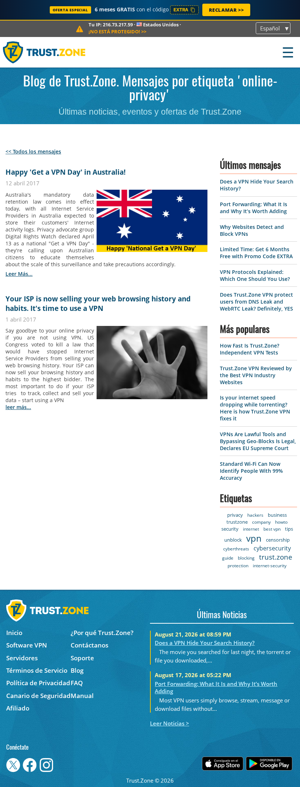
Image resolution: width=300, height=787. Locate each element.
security (230, 529)
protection (238, 566)
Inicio (14, 632)
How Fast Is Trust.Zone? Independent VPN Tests (249, 349)
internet (251, 529)
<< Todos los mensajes (33, 151)
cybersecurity (272, 548)
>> (117, 31)
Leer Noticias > (169, 723)
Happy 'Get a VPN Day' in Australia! (65, 172)
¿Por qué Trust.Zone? (102, 632)
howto (281, 522)
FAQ (77, 683)
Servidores (22, 658)
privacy (235, 515)
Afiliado (17, 708)
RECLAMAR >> (226, 10)
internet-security (269, 566)
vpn (254, 538)
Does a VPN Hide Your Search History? (205, 642)
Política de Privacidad (38, 683)
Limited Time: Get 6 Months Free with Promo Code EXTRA (256, 253)
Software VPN (26, 645)
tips (289, 529)
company (261, 522)
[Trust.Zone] (44, 52)
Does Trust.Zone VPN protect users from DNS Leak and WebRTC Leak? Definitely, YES (256, 301)
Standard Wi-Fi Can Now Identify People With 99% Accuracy (251, 470)
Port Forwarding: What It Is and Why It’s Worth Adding (253, 208)
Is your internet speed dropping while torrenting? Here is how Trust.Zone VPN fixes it (255, 408)
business (277, 515)
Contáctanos (89, 645)
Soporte (82, 658)
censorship (278, 540)
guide (227, 558)
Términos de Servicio (36, 670)
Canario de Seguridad (38, 695)
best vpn (272, 529)
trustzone (237, 522)
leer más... (19, 273)
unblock (233, 540)
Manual (82, 695)
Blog (77, 670)
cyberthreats (236, 549)
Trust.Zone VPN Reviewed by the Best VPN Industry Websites (256, 375)
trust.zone (275, 557)
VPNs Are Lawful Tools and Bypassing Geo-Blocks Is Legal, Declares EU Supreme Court (258, 441)
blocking (246, 558)
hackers (255, 515)
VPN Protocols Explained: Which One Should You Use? (255, 275)
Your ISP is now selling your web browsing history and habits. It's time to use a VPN (98, 303)
